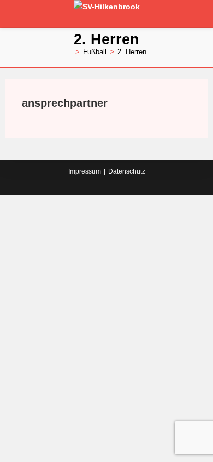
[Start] (69, 52)
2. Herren (131, 52)
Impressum (84, 171)
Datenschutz (126, 171)
